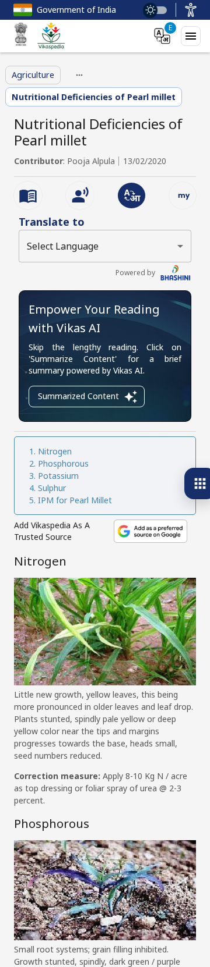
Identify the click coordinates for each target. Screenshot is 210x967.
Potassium (58, 475)
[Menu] (191, 36)
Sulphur (52, 487)
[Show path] (79, 75)
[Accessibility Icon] (191, 10)
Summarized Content (78, 395)
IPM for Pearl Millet (75, 500)
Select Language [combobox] (63, 246)
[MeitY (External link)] (21, 36)
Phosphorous (63, 463)
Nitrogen (55, 451)
